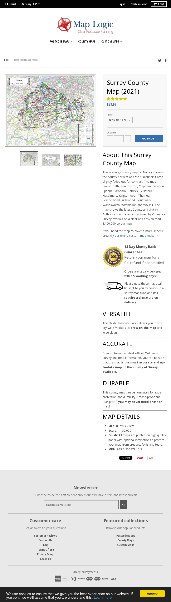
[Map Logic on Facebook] (166, 60)
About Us (45, 559)
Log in (121, 4)
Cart (161, 4)
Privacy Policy (45, 554)
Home (6, 60)
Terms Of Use (45, 550)
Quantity (111, 132)
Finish (110, 114)
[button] (117, 99)
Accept (152, 593)
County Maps (86, 41)
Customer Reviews (45, 536)
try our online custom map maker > (134, 236)
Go (123, 504)
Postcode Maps (60, 41)
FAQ (45, 545)
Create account (139, 4)
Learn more (103, 597)
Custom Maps (110, 41)
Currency (26, 4)
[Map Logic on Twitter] (160, 60)
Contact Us (45, 540)
